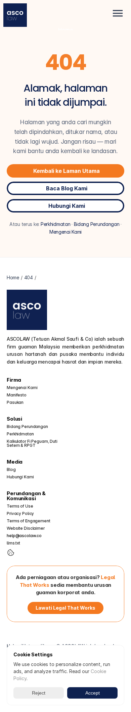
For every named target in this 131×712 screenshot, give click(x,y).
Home (65, 30)
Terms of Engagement (28, 520)
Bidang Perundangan (97, 224)
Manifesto (17, 394)
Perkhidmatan (56, 224)
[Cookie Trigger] (11, 553)
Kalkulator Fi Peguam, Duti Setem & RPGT (32, 443)
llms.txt (13, 542)
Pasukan (15, 402)
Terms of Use (20, 506)
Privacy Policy (20, 513)
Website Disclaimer (26, 528)
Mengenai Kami (65, 232)
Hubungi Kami (20, 476)
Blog (11, 469)
